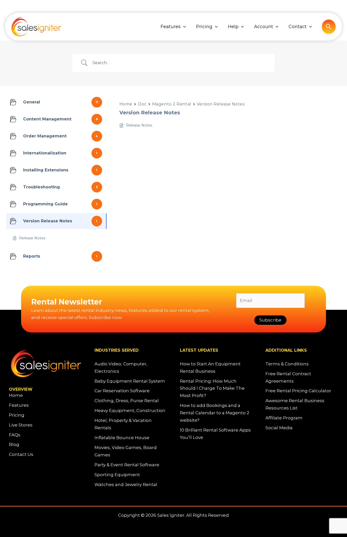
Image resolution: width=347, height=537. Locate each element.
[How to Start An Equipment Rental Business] (216, 367)
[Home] (16, 395)
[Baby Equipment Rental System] (129, 381)
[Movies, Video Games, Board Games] (130, 451)
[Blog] (14, 444)
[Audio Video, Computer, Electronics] (130, 367)
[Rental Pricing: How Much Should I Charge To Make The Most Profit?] (216, 389)
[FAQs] (14, 435)
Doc (142, 104)
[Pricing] (16, 415)
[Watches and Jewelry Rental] (125, 484)
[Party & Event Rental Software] (126, 465)
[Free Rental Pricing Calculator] (298, 391)
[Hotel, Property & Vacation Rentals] (130, 424)
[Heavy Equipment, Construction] (129, 410)
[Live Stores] (21, 425)
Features (171, 26)
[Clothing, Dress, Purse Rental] (126, 400)
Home (125, 104)
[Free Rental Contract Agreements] (301, 377)
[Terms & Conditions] (287, 364)
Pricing (204, 26)
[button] (183, 26)
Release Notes (139, 125)
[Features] (19, 405)
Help (233, 26)
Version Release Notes (221, 104)
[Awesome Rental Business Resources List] (301, 404)
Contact (298, 26)
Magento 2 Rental (171, 104)
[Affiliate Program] (284, 418)
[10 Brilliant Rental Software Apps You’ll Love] (216, 433)
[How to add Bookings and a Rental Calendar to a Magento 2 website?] (216, 413)
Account (263, 26)
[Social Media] (279, 428)
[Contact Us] (21, 454)
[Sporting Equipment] (117, 474)
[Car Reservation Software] (122, 391)
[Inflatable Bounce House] (121, 437)
